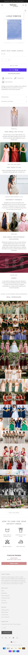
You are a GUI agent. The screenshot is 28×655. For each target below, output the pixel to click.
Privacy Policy (4, 614)
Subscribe (7, 632)
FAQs (2, 591)
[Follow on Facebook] (2, 637)
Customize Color (5, 598)
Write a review (14, 563)
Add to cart (14, 65)
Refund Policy (4, 612)
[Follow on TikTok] (17, 637)
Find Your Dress (14, 512)
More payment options (14, 73)
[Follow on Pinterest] (9, 637)
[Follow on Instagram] (6, 637)
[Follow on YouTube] (13, 637)
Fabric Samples (5, 595)
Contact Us (4, 602)
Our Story (3, 600)
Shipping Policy (5, 610)
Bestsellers (4, 593)
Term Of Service (5, 617)
